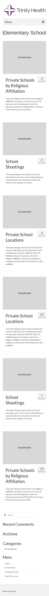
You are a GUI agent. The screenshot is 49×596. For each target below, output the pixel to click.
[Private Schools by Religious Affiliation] (24, 57)
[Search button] (5, 515)
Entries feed (10, 567)
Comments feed (12, 572)
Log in (7, 563)
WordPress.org (11, 576)
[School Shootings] (24, 138)
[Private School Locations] (24, 211)
